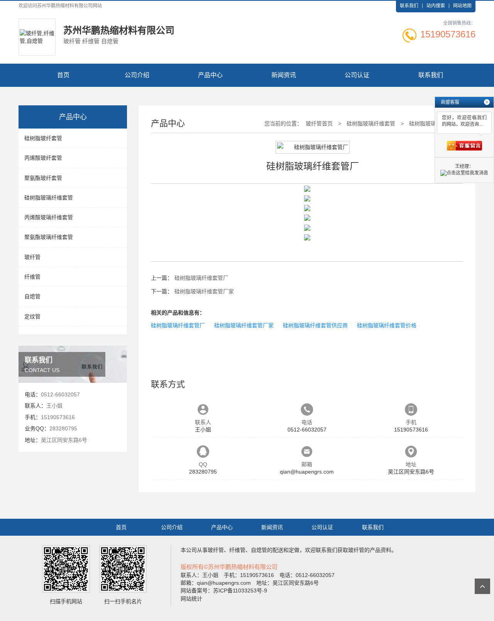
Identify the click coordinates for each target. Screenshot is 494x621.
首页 (63, 75)
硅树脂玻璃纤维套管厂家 (204, 291)
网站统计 (191, 599)
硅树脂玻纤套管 (43, 138)
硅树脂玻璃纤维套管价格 (386, 325)
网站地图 (462, 5)
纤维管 (32, 277)
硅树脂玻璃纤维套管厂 (201, 278)
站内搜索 (435, 5)
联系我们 (409, 5)
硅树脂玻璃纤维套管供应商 (315, 325)
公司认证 (357, 75)
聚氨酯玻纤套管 (43, 178)
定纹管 (32, 316)
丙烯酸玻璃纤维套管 (48, 217)
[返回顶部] (482, 586)
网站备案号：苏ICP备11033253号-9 (224, 590)
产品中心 (210, 75)
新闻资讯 (283, 75)
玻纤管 (32, 257)
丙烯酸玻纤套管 (43, 158)
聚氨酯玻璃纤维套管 (48, 237)
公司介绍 (137, 75)
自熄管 (32, 296)
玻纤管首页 (319, 123)
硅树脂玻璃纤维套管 (48, 198)
